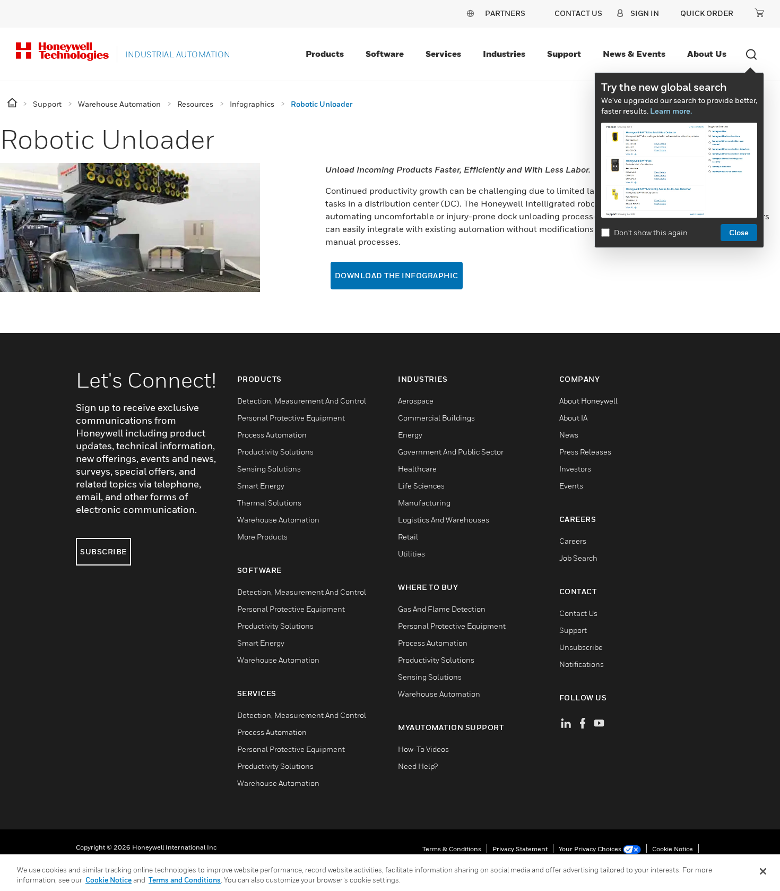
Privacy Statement (520, 849)
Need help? (418, 765)
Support (564, 53)
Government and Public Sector (451, 451)
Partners (505, 13)
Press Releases (585, 451)
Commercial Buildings (436, 417)
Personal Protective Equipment (291, 417)
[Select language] (470, 13)
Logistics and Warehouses (443, 519)
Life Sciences (421, 485)
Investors (575, 468)
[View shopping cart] (759, 13)
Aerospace (416, 400)
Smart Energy (260, 485)
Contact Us (578, 613)
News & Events (634, 53)
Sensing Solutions (269, 468)
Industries (504, 53)
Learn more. (671, 110)
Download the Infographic (396, 275)
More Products (262, 536)
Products (325, 53)
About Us (706, 53)
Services (443, 53)
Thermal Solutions (269, 502)
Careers (572, 540)
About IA (573, 417)
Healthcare (417, 468)
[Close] (763, 871)
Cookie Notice (672, 849)
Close (739, 232)
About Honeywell (588, 400)
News (568, 434)
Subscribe (103, 551)
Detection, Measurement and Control (301, 400)
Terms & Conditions (451, 849)
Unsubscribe (581, 647)
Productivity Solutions (275, 451)
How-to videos (423, 748)
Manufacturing (424, 502)
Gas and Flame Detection (442, 608)
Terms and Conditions (185, 880)
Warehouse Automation (278, 519)
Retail (408, 536)
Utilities (411, 553)
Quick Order (706, 13)
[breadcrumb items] (13, 103)
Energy (410, 434)
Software (385, 53)
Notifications (581, 664)
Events (571, 485)
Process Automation (272, 434)
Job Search (578, 557)
